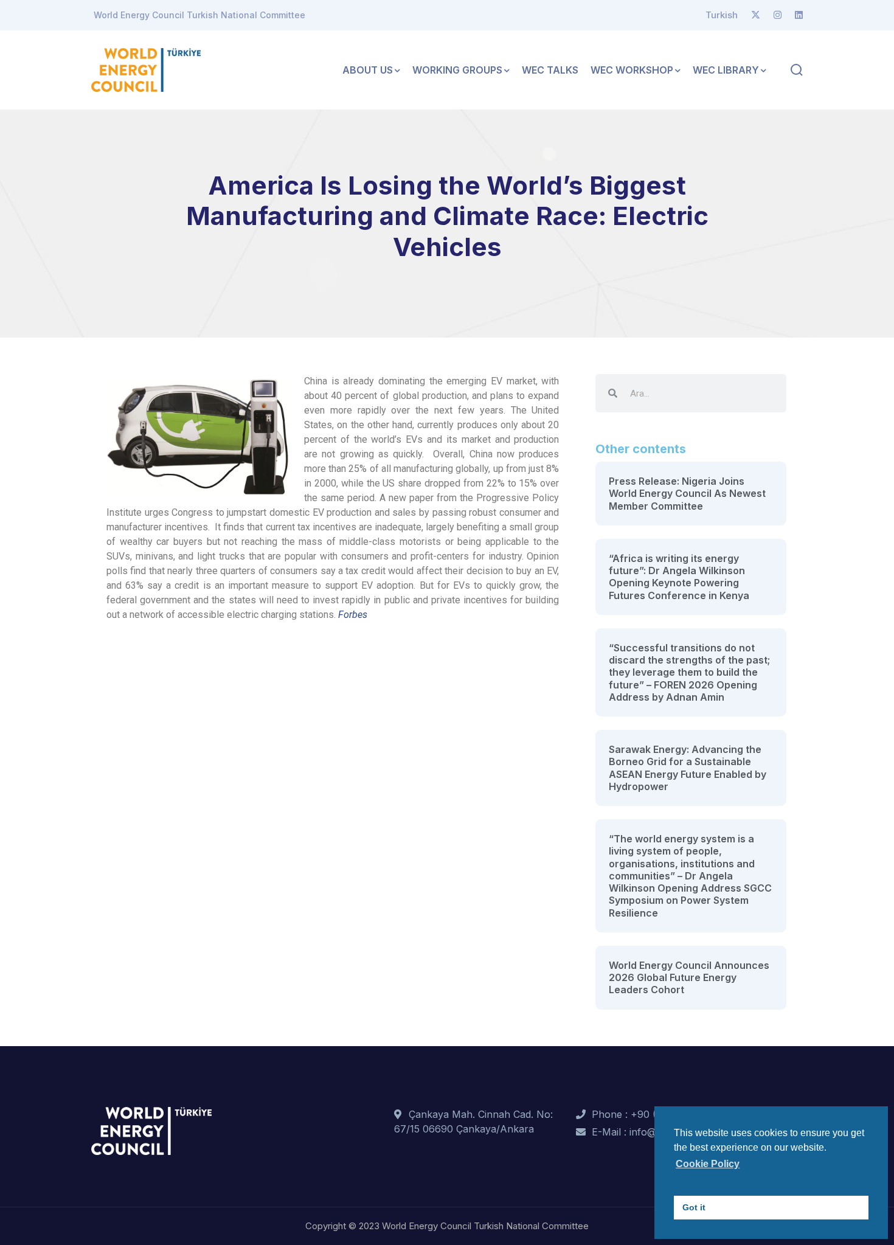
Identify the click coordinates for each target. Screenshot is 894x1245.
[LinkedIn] (799, 15)
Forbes (352, 614)
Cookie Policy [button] (708, 1164)
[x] (755, 15)
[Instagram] (777, 15)
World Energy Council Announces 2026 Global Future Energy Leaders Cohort (689, 977)
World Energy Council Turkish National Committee (199, 15)
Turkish (721, 15)
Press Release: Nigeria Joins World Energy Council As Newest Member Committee (687, 493)
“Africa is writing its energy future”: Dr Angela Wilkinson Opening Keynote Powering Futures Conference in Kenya (679, 577)
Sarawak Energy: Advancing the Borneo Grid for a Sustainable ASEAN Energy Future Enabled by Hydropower (687, 767)
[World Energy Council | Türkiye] (146, 69)
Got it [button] (693, 1207)
